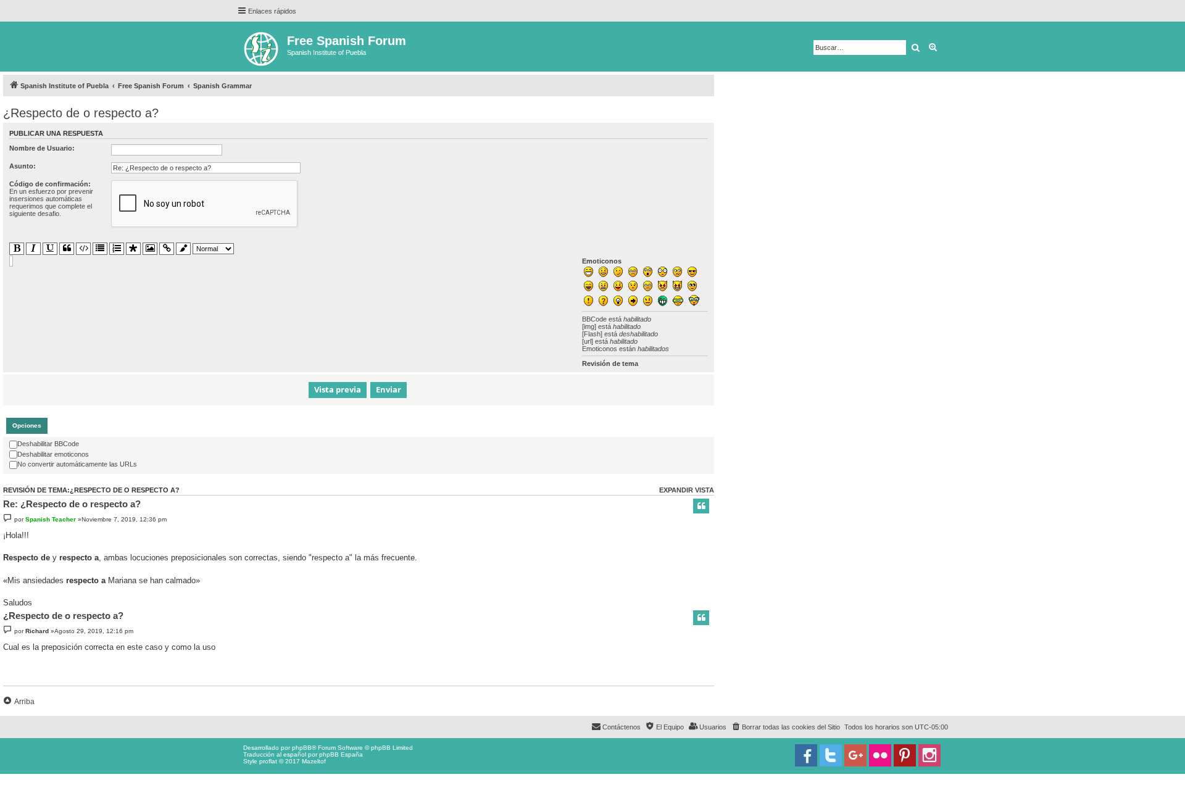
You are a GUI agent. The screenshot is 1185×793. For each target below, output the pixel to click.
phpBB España (341, 754)
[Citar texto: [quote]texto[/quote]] (66, 249)
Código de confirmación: (50, 184)
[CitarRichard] (701, 617)
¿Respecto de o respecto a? (81, 113)
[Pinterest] (905, 755)
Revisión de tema (610, 363)
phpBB (302, 747)
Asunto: (22, 166)
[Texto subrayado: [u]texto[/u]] (50, 249)
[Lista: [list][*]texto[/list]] (100, 249)
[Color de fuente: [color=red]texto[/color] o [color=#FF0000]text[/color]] (183, 249)
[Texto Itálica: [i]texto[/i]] (33, 249)
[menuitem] (785, 727)
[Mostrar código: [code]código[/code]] (83, 249)
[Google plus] (855, 755)
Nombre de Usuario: (42, 148)
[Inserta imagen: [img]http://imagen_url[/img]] (150, 249)
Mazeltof (314, 761)
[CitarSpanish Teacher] (701, 506)
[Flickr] (880, 755)
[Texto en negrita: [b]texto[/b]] (16, 249)
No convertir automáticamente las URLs (77, 464)
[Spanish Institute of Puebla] (262, 47)
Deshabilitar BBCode (48, 443)
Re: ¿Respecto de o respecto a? (72, 504)
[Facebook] (806, 755)
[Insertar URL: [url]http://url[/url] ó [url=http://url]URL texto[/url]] (166, 249)
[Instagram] (929, 755)
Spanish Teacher (50, 519)
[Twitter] (831, 755)
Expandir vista (686, 490)
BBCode (594, 319)
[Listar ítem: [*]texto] (133, 249)
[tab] (27, 426)
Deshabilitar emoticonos (53, 454)
